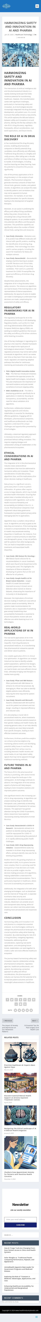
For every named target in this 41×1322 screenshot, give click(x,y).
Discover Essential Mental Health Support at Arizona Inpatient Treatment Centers (17, 1098)
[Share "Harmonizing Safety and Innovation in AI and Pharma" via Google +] (16, 999)
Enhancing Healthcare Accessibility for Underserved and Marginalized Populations (19, 1288)
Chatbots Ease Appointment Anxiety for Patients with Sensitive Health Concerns (19, 1174)
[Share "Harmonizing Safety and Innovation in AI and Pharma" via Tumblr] (20, 999)
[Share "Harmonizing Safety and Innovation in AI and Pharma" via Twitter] (12, 999)
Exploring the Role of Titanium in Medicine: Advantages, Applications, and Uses (19, 1278)
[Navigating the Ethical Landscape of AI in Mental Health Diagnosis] (20, 1115)
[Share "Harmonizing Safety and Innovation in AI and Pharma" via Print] (25, 1004)
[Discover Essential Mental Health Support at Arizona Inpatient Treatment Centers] (20, 1083)
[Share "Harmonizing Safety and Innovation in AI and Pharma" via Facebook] (7, 999)
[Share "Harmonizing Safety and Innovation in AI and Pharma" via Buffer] (33, 999)
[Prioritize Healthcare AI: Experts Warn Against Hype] (20, 1052)
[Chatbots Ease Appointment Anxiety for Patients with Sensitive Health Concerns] (20, 1152)
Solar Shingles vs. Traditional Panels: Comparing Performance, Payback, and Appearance (19, 1260)
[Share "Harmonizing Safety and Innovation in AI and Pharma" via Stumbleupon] (16, 1004)
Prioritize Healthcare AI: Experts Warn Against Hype (19, 1066)
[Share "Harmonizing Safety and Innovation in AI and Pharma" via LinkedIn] (29, 999)
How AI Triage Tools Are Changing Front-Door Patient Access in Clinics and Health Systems (20, 1250)
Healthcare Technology (23, 35)
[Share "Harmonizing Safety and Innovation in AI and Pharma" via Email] (20, 1004)
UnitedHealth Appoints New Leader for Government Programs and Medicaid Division (19, 1269)
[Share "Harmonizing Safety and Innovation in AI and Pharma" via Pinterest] (25, 999)
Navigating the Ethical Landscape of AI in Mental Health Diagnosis (20, 1129)
